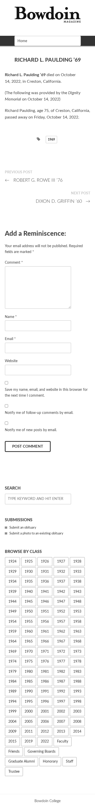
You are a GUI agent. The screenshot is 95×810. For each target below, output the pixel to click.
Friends (14, 751)
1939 (12, 592)
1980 (29, 671)
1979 (12, 671)
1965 (29, 641)
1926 (45, 561)
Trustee (14, 771)
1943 (77, 592)
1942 (61, 592)
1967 (61, 641)
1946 (45, 601)
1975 (29, 661)
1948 (77, 601)
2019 (29, 741)
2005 (29, 721)
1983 (77, 671)
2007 (61, 721)
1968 (77, 641)
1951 (45, 611)
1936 (45, 581)
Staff (69, 761)
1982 (61, 671)
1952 (61, 611)
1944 (12, 601)
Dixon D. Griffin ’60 (63, 201)
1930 (29, 571)
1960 (29, 631)
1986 (45, 681)
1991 (45, 691)
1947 (61, 601)
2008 (77, 721)
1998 (77, 701)
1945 (29, 601)
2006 (45, 721)
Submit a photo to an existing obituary (36, 533)
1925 (29, 561)
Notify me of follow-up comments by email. (39, 413)
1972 (61, 651)
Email (10, 339)
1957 (61, 621)
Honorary (50, 761)
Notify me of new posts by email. (31, 430)
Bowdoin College (47, 801)
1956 (45, 621)
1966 (45, 641)
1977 (61, 661)
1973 (77, 651)
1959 (12, 631)
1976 (45, 661)
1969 (51, 139)
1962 (61, 631)
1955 (29, 621)
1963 (77, 631)
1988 (77, 681)
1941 (45, 592)
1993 (77, 691)
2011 (29, 731)
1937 (61, 581)
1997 (61, 701)
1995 (29, 701)
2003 (77, 711)
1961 (45, 631)
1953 (77, 611)
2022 (45, 741)
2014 (77, 731)
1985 (29, 681)
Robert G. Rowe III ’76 (34, 180)
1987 (61, 681)
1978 (77, 661)
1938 (77, 581)
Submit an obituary (22, 527)
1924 (12, 561)
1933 (77, 571)
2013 (61, 731)
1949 (12, 611)
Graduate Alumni (21, 761)
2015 (12, 741)
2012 (45, 731)
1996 (45, 701)
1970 (29, 651)
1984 (12, 681)
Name (11, 317)
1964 (12, 641)
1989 (12, 691)
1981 (45, 671)
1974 (12, 661)
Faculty (62, 741)
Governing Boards (41, 751)
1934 (12, 581)
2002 (61, 711)
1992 (61, 691)
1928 (77, 561)
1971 (45, 651)
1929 (12, 571)
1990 (29, 691)
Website (11, 361)
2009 (12, 731)
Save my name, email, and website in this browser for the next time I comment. (46, 392)
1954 (12, 621)
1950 (29, 611)
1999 (12, 711)
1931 (45, 571)
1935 (29, 581)
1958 (77, 621)
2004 (12, 721)
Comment (14, 262)
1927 (61, 561)
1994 (12, 701)
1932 (61, 571)
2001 (45, 711)
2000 (29, 711)
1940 (29, 592)
